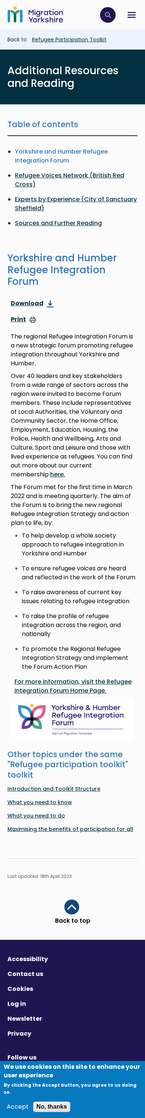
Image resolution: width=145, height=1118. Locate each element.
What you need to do (36, 815)
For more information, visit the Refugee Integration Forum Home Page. (73, 686)
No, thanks (51, 1106)
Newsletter (24, 1018)
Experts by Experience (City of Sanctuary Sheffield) (76, 203)
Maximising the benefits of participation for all (70, 829)
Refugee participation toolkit (67, 764)
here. (57, 474)
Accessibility (27, 959)
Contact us (25, 974)
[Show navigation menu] (132, 15)
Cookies (20, 989)
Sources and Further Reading (58, 223)
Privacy (19, 1033)
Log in (16, 1003)
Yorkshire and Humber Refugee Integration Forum (61, 156)
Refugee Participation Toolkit (69, 39)
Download (27, 304)
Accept (18, 1106)
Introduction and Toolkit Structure (53, 789)
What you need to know (39, 802)
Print (18, 320)
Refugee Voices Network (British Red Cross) (69, 180)
